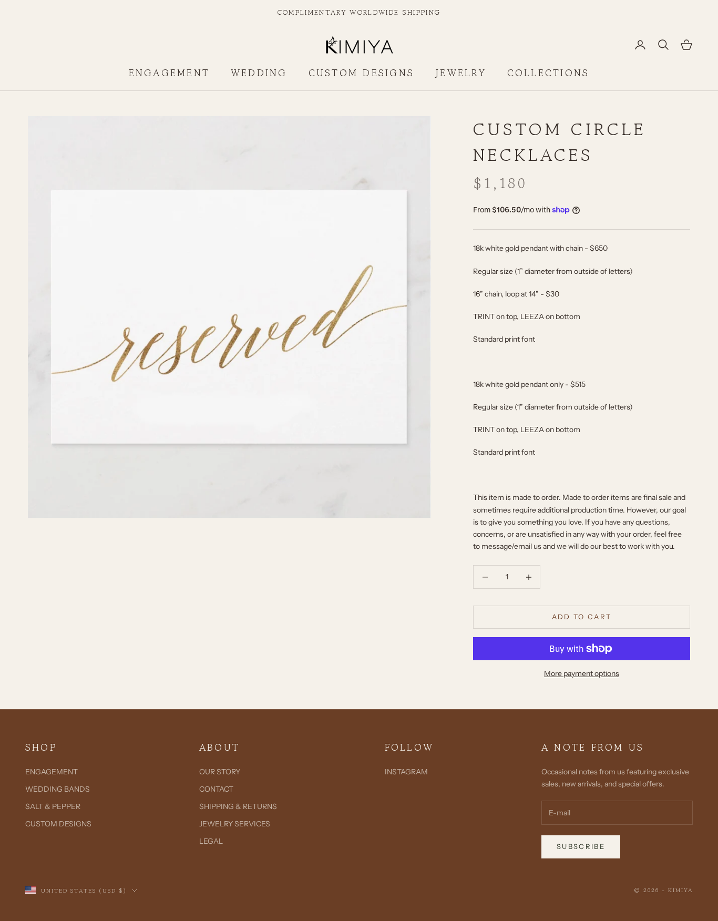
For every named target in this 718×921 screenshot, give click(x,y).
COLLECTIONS (548, 72)
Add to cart (582, 616)
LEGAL (211, 841)
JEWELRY (460, 72)
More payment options (581, 673)
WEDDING (259, 72)
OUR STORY (219, 771)
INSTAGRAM (406, 771)
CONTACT (216, 789)
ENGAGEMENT (169, 72)
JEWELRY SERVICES (234, 823)
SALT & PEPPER (52, 806)
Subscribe (581, 846)
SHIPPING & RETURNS (238, 806)
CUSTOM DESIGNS (361, 72)
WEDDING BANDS (57, 789)
